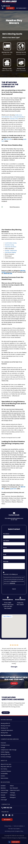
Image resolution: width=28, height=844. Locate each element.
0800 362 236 (12, 583)
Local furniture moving (10, 243)
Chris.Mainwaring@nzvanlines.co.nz (14, 518)
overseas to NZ (14, 118)
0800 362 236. (8, 273)
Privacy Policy (13, 581)
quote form (13, 488)
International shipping (10, 252)
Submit (14, 589)
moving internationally (18, 117)
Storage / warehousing (11, 250)
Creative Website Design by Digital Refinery (14, 838)
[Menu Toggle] (2, 8)
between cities (8, 117)
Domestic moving (9, 245)
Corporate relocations (10, 246)
